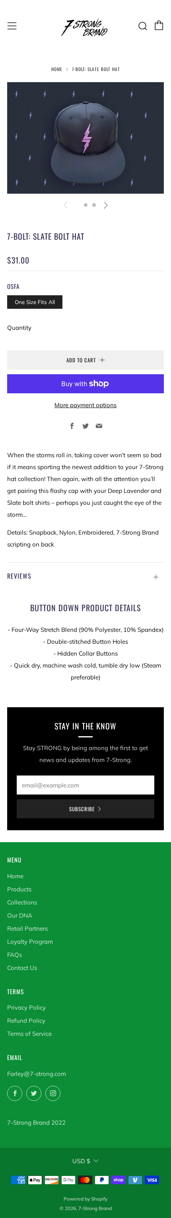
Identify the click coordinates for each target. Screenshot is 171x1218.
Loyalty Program (30, 941)
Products (19, 889)
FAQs (14, 954)
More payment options (85, 405)
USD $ (81, 1161)
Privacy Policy (26, 1007)
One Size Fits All (35, 301)
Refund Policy (26, 1020)
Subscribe (82, 809)
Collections (22, 902)
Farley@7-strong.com (36, 1074)
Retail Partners (27, 928)
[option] (85, 138)
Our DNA (19, 915)
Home (56, 69)
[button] (77, 205)
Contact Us (22, 968)
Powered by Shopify (85, 1199)
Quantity (19, 327)
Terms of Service (29, 1033)
